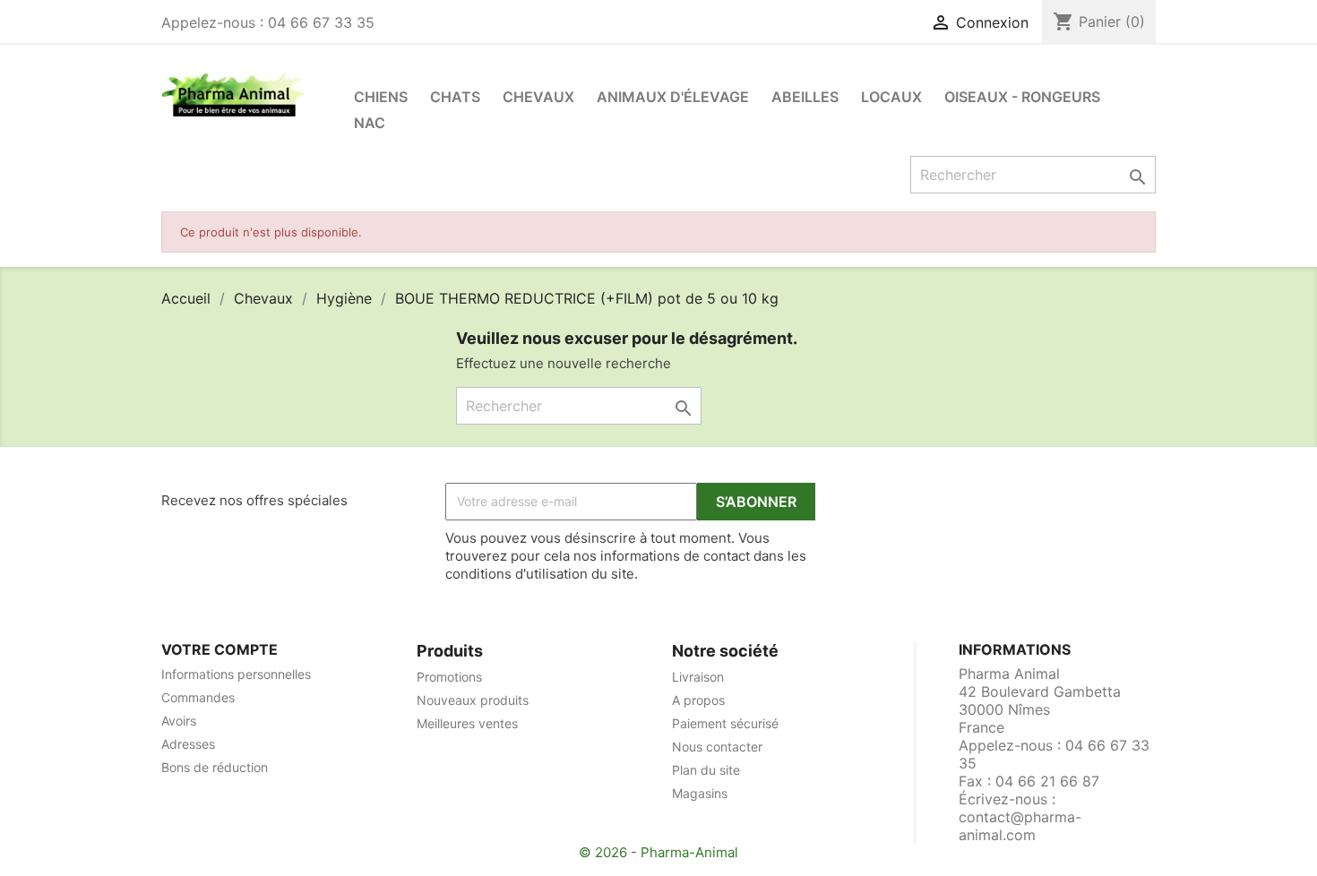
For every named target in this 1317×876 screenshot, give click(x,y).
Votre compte (219, 649)
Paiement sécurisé (725, 723)
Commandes (198, 697)
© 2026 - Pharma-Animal (658, 852)
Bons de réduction (214, 767)
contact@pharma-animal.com (1020, 826)
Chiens (381, 97)
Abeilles (805, 97)
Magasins (699, 793)
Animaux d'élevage (673, 97)
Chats (455, 97)
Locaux (891, 97)
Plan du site (706, 769)
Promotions (449, 676)
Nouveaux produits (473, 700)
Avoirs (178, 720)
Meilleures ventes (467, 723)
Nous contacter (717, 746)
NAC (369, 123)
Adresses (188, 743)
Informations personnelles (236, 674)
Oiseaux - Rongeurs (1022, 97)
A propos (698, 700)
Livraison (698, 676)
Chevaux (538, 97)
